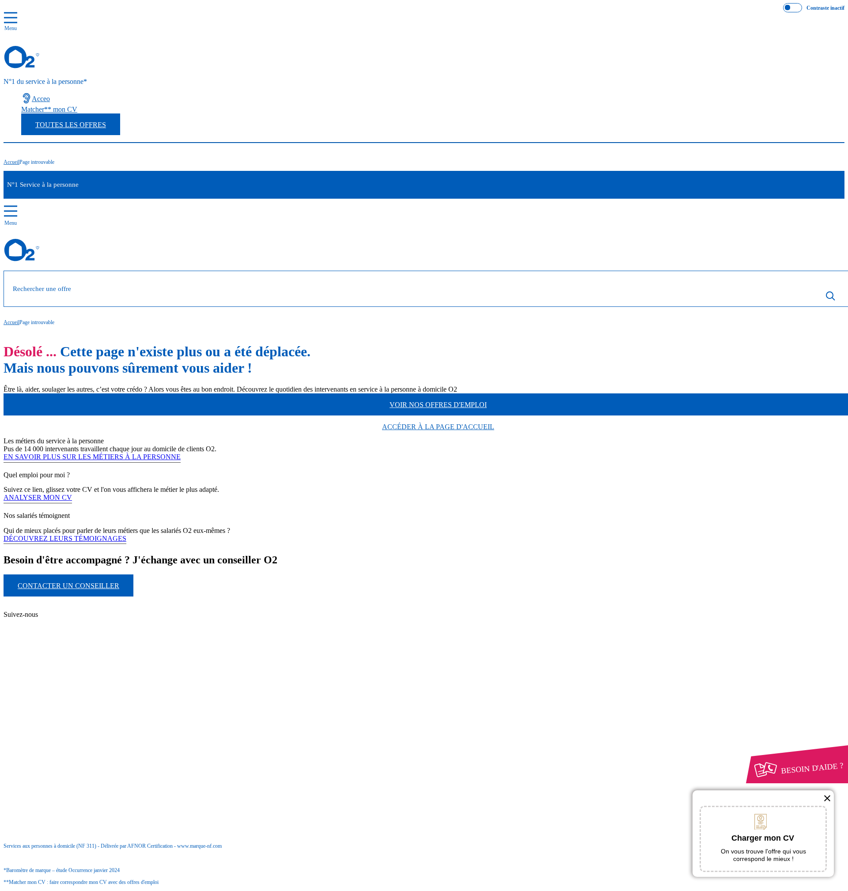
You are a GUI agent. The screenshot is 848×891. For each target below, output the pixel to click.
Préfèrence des (49, 722)
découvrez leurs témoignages (65, 538)
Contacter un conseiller (68, 585)
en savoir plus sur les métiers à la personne (92, 457)
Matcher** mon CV (49, 109)
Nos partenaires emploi (70, 615)
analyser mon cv (38, 497)
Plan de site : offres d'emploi (86, 638)
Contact (49, 607)
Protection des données (53, 714)
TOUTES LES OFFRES (70, 124)
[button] (827, 798)
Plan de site (54, 623)
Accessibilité (39, 730)
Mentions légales (61, 706)
